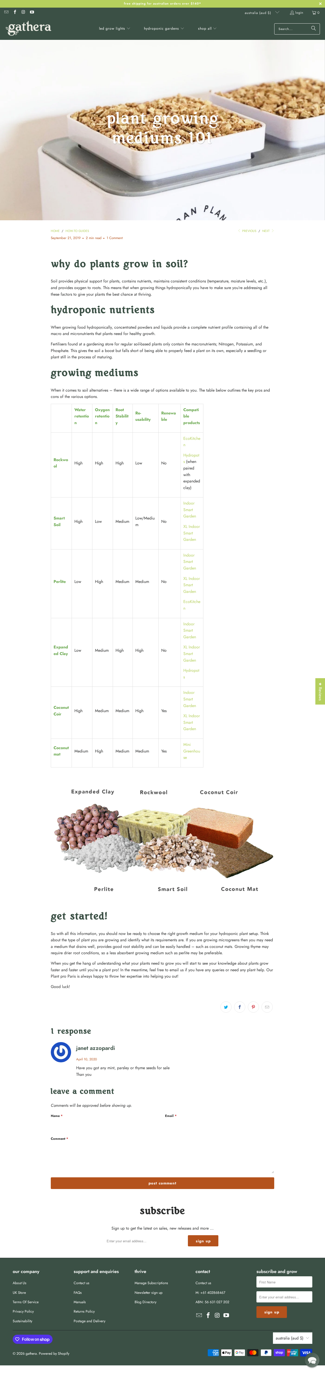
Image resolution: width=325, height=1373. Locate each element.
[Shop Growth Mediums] (162, 900)
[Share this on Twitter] (226, 1007)
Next (266, 231)
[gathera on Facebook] (14, 12)
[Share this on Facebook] (239, 1007)
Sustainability (22, 1321)
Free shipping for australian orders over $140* (162, 3)
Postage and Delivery (89, 1321)
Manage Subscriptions (151, 1282)
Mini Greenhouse (191, 751)
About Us (19, 1282)
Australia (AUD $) (258, 12)
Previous (248, 231)
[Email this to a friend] (267, 1007)
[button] (115, 29)
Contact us (81, 1282)
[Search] (313, 29)
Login (299, 12)
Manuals (80, 1301)
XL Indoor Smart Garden (191, 533)
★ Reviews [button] (320, 691)
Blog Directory (145, 1301)
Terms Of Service (26, 1301)
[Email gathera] (6, 12)
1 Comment (115, 238)
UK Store (19, 1292)
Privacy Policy (23, 1311)
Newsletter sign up (148, 1292)
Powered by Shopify (54, 1353)
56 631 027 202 (217, 1301)
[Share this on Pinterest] (253, 1007)
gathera (31, 1353)
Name (57, 1115)
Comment (59, 1138)
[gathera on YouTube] (31, 12)
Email (171, 1115)
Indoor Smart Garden (189, 509)
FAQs (78, 1292)
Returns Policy (84, 1311)
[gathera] (28, 28)
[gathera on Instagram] (23, 12)
